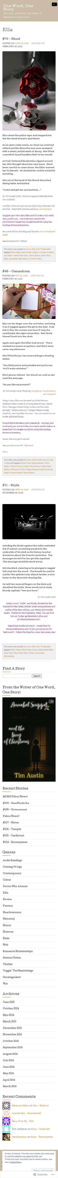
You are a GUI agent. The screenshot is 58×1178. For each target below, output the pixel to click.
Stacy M (16, 1121)
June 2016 (9, 1067)
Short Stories (34, 255)
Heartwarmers (12, 912)
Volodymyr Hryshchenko (43, 391)
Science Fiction (12, 958)
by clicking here (44, 209)
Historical (9, 919)
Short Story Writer (26, 653)
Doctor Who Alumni (40, 460)
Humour (8, 932)
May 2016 (8, 1074)
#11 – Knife (10, 485)
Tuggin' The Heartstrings (18, 971)
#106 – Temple (12, 829)
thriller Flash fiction (31, 466)
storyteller (13, 259)
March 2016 (10, 1087)
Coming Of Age (12, 867)
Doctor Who (26, 463)
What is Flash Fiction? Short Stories (19, 473)
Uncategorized (12, 977)
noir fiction (8, 255)
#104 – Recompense (15, 842)
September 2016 (13, 1048)
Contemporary (12, 874)
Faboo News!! (11, 816)
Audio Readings (12, 861)
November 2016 (12, 1035)
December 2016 (12, 1028)
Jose (14, 1113)
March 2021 (9, 1022)
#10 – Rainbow (41, 1105)
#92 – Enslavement (31, 1113)
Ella (33, 249)
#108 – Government (15, 810)
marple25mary (19, 1137)
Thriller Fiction (35, 259)
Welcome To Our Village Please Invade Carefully (32, 469)
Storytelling (23, 259)
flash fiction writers (30, 252)
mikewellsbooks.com (30, 619)
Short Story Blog (11, 653)
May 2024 (8, 1015)
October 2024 (11, 1009)
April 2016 (9, 1080)
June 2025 (9, 1002)
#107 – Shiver (11, 823)
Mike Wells (15, 650)
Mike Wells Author (29, 650)
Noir (37, 249)
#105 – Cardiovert (13, 836)
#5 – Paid (29, 1121)
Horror (7, 925)
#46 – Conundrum (16, 271)
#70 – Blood (11, 39)
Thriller (43, 249)
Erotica (7, 899)
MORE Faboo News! (15, 797)
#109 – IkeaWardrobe (16, 803)
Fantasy (8, 906)
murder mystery (46, 252)
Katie (6, 938)
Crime (28, 249)
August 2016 (10, 1054)
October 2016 (11, 1041)
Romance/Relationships (18, 951)
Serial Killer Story (21, 255)
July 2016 (8, 1061)
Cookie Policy (15, 1162)
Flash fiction (15, 252)
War (5, 984)
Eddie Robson (38, 463)
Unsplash (51, 394)
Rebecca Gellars (20, 1105)
